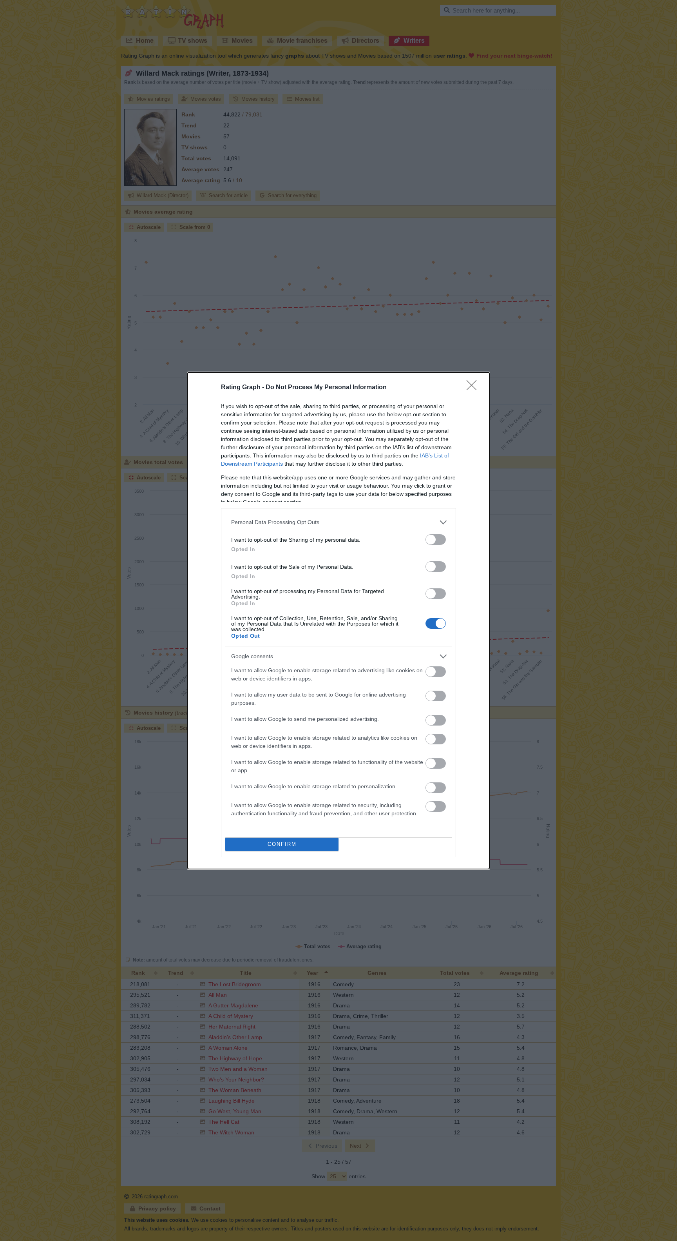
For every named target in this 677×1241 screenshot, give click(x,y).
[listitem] (338, 522)
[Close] (474, 387)
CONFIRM (282, 844)
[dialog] (338, 620)
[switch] (435, 539)
